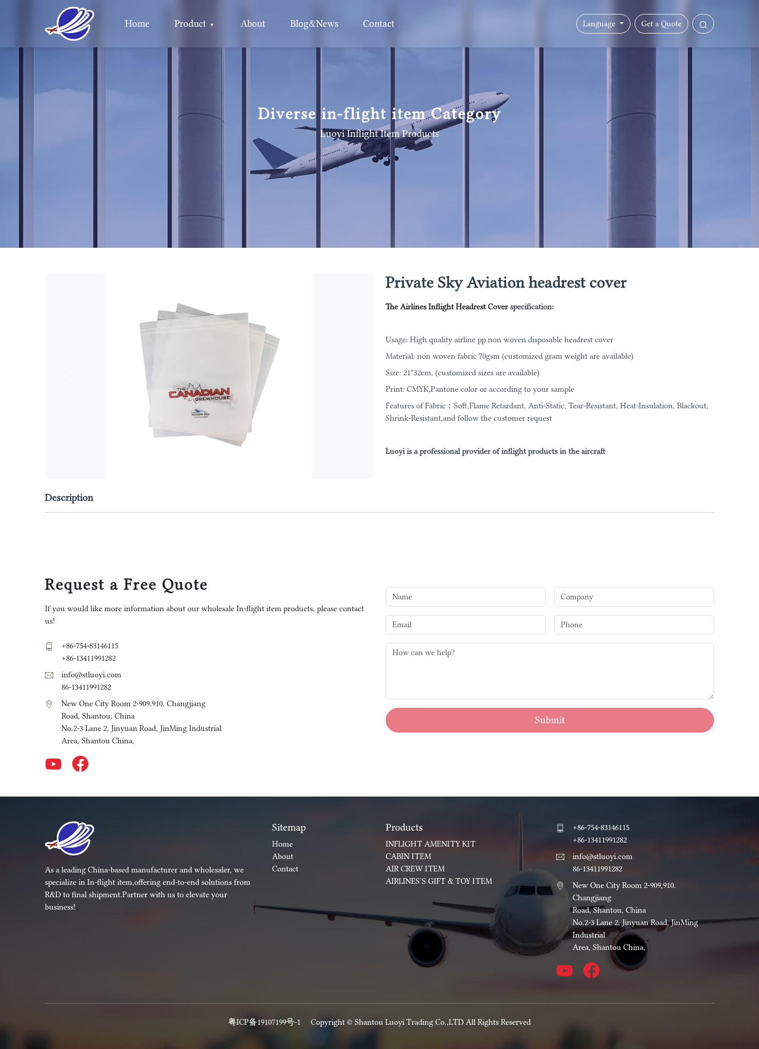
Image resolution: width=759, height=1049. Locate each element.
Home (137, 23)
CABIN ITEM (408, 856)
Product (190, 23)
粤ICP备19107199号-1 (264, 1022)
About (253, 23)
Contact (378, 23)
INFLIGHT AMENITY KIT (431, 844)
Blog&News (314, 23)
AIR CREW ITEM (415, 868)
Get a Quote (661, 23)
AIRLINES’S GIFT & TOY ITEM (439, 881)
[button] (212, 24)
